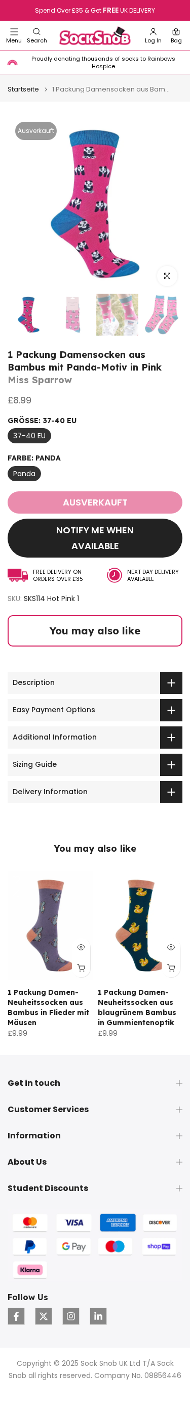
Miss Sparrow (40, 380)
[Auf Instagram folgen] (71, 1316)
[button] (37, 35)
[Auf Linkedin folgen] (98, 1316)
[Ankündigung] (95, 11)
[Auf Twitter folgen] (43, 1316)
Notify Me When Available (95, 538)
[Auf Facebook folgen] (16, 1316)
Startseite (23, 89)
